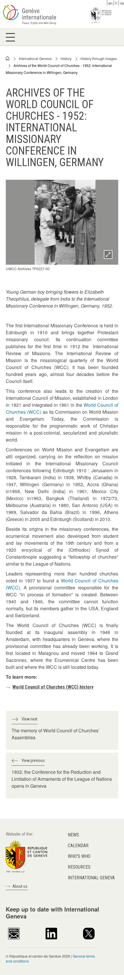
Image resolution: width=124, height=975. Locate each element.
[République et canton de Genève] (26, 855)
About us (19, 886)
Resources (79, 867)
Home (8, 58)
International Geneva (35, 58)
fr (116, 3)
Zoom (108, 254)
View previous (33, 760)
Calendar (78, 845)
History (66, 58)
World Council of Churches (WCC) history (52, 687)
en (110, 3)
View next (29, 719)
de (122, 3)
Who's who (79, 856)
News (73, 835)
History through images (98, 58)
